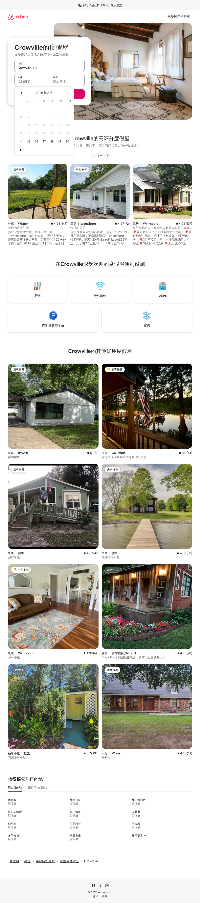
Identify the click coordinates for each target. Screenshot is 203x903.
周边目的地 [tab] (15, 787)
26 (36, 141)
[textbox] (32, 81)
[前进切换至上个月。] (21, 93)
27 (44, 141)
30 (67, 141)
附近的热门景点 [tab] (38, 787)
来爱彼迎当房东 (179, 17)
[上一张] (93, 156)
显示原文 (116, 5)
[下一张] (107, 156)
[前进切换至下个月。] (67, 93)
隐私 (95, 896)
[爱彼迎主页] (18, 16)
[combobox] (49, 67)
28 (52, 141)
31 (21, 149)
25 (28, 141)
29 (59, 141)
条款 (104, 896)
